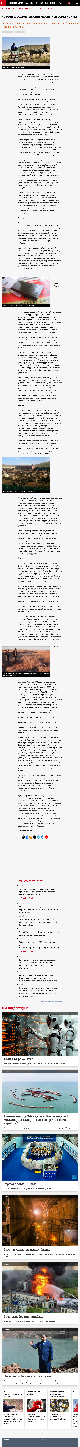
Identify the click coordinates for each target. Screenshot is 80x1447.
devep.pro (51, 1444)
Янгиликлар (9, 8)
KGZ (31, 3)
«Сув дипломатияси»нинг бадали (12, 1394)
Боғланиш (7, 1439)
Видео (37, 8)
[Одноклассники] (30, 837)
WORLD (52, 3)
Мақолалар (25, 8)
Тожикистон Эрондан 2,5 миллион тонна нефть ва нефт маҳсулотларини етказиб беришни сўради (38, 922)
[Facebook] (42, 837)
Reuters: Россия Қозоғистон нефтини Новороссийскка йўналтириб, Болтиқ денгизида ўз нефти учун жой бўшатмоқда (39, 978)
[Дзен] (34, 837)
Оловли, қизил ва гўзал (33, 1393)
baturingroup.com (56, 1443)
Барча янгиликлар (51, 1001)
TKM (41, 3)
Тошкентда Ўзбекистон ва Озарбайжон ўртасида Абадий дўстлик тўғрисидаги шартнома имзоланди (37, 892)
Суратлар (49, 8)
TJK (36, 3)
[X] (23, 837)
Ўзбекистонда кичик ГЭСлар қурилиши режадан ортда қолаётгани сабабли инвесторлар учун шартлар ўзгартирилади (39, 945)
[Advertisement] (40, 860)
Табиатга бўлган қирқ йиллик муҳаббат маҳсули (58, 1394)
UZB (46, 3)
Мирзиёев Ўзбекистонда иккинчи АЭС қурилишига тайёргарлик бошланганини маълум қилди (38, 909)
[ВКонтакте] (27, 837)
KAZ (26, 3)
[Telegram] (38, 837)
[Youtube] (46, 837)
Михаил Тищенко (8, 32)
